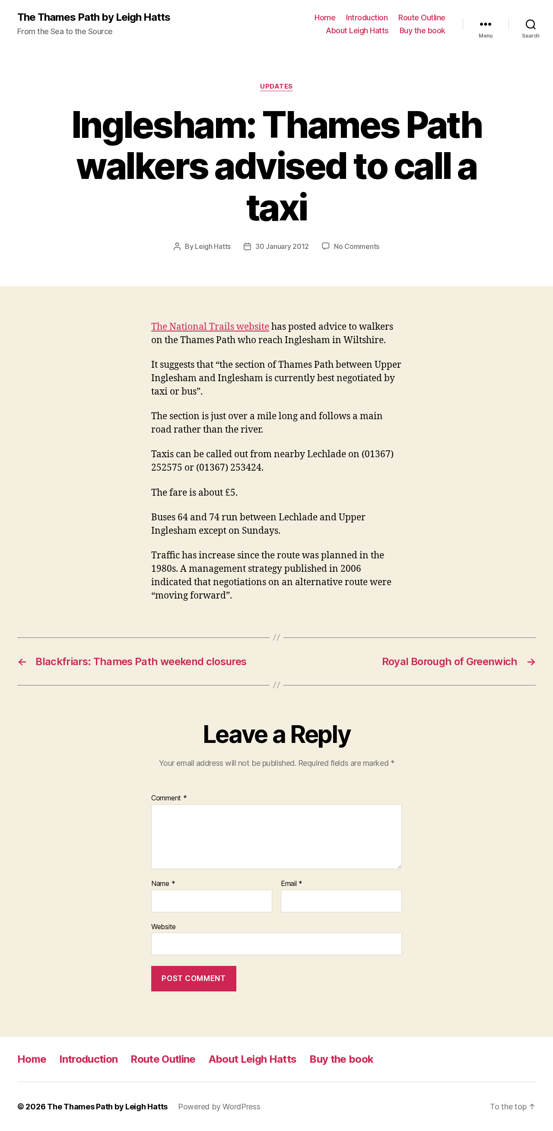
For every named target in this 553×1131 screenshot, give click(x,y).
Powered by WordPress (219, 1106)
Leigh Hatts (213, 246)
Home (325, 17)
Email (291, 884)
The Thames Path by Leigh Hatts (93, 17)
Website (163, 926)
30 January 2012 (282, 246)
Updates (276, 86)
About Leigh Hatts (357, 30)
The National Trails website (210, 327)
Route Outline (421, 17)
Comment (169, 798)
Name (163, 884)
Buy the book (422, 30)
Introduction (367, 17)
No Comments (356, 246)
